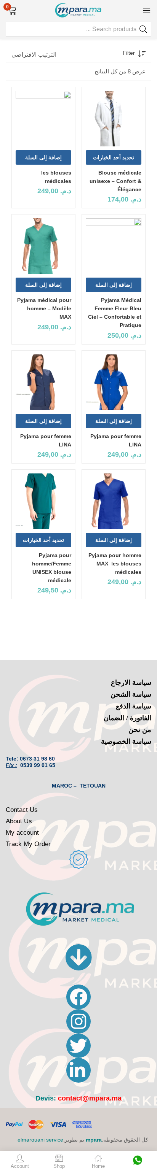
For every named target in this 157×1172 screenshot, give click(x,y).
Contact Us (22, 809)
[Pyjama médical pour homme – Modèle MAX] (43, 246)
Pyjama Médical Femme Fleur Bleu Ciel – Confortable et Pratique (114, 312)
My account (22, 832)
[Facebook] (78, 997)
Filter (129, 53)
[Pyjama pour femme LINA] (113, 382)
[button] (12, 10)
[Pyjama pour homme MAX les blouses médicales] (113, 501)
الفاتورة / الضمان (127, 718)
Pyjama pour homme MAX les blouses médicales (114, 563)
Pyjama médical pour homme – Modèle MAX (44, 308)
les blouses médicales (56, 177)
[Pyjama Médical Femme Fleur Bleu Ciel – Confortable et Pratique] (113, 246)
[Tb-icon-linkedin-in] (78, 1070)
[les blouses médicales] (43, 118)
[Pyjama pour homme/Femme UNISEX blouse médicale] (43, 501)
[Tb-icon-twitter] (78, 1046)
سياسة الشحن (131, 694)
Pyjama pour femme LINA (115, 440)
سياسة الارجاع (131, 682)
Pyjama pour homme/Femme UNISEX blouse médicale (51, 567)
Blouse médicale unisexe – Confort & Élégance (115, 181)
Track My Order (28, 844)
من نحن (139, 730)
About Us (19, 821)
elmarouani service (40, 1140)
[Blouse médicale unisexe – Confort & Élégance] (113, 118)
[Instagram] (78, 1021)
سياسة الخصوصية (126, 741)
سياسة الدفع (133, 706)
